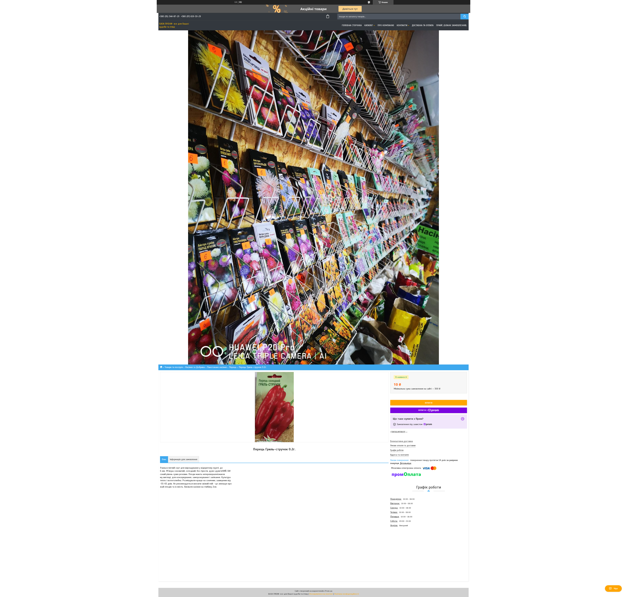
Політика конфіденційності (346, 594)
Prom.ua (328, 591)
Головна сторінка (352, 25)
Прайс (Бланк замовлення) (451, 25)
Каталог (368, 25)
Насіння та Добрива (195, 367)
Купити (428, 403)
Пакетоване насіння (217, 367)
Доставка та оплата (423, 25)
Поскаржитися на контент (321, 594)
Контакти (402, 25)
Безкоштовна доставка (401, 441)
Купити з (422, 410)
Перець (232, 367)
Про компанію (386, 25)
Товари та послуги (174, 367)
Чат (616, 588)
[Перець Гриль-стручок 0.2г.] (402, 545)
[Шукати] (464, 16)
